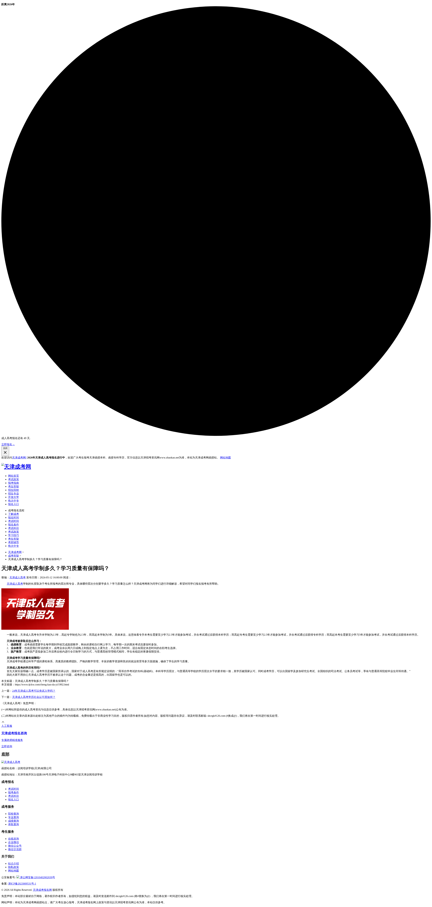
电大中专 (13, 500)
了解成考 (13, 514)
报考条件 (13, 792)
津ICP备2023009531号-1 (22, 883)
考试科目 (13, 528)
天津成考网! (19, 457)
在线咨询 (13, 838)
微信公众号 (15, 845)
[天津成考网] (16, 467)
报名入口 (13, 504)
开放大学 (13, 497)
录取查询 (13, 824)
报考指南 (13, 482)
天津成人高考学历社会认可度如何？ (33, 697)
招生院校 (13, 490)
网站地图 (225, 457)
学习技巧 (13, 535)
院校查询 (13, 813)
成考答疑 (13, 555)
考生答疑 (13, 486)
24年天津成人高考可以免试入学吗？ (33, 690)
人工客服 (6, 725)
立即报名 (8, 444)
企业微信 (13, 842)
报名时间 (13, 517)
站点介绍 (13, 863)
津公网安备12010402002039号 (37, 877)
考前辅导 (13, 542)
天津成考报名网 (42, 889)
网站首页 (13, 475)
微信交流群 (15, 849)
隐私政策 (13, 867)
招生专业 (13, 493)
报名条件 (13, 524)
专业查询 (13, 817)
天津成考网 (15, 552)
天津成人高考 (17, 577)
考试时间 (13, 521)
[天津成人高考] (10, 762)
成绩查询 (13, 820)
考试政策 (13, 479)
